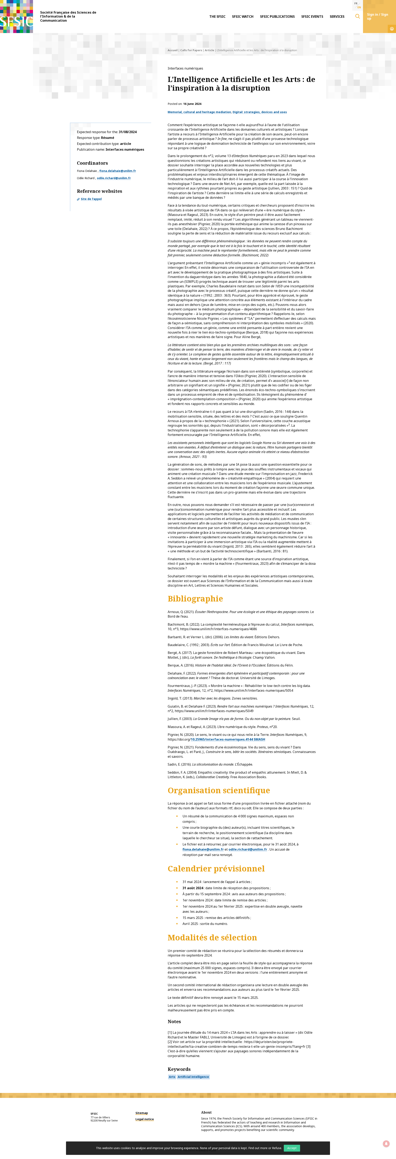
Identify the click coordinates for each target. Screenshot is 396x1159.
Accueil (173, 50)
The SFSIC (217, 16)
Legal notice (145, 1119)
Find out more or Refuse (264, 1148)
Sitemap (142, 1113)
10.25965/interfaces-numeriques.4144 (222, 739)
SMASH (259, 739)
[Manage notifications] (386, 1143)
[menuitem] (217, 16)
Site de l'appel (91, 199)
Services (337, 16)
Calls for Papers (191, 50)
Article (209, 50)
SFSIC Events (312, 16)
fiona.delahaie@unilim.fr (117, 171)
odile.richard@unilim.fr (114, 178)
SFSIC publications (277, 16)
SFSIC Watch (242, 16)
